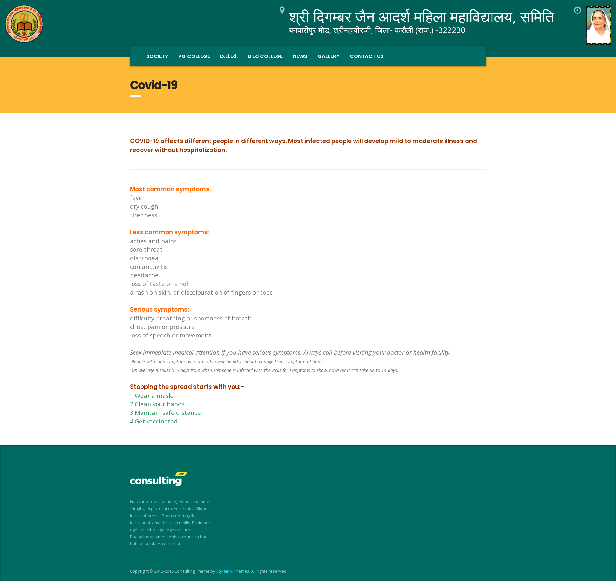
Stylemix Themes (232, 571)
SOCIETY (157, 56)
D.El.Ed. (229, 56)
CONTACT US (367, 56)
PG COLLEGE (194, 56)
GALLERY (328, 56)
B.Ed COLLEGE (265, 56)
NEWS (300, 56)
